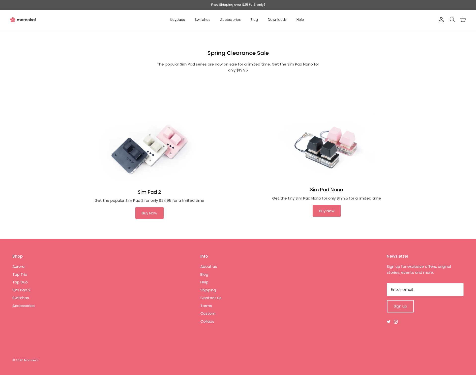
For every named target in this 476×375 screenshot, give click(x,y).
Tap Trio (19, 274)
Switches (202, 19)
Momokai (31, 360)
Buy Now (149, 213)
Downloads (277, 19)
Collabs (207, 321)
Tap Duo (20, 282)
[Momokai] (23, 20)
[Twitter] (388, 322)
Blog (254, 19)
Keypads (177, 19)
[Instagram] (396, 322)
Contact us (210, 297)
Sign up (400, 306)
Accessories (230, 19)
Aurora (18, 266)
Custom (207, 313)
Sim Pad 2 (21, 290)
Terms (206, 305)
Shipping (208, 290)
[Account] (440, 20)
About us (208, 266)
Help (300, 19)
